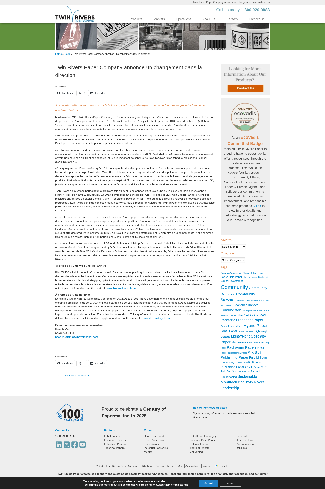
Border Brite (263, 277)
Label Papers (112, 436)
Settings (230, 483)
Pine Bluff (254, 352)
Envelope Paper (249, 310)
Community (234, 287)
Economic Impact (245, 305)
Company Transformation (246, 300)
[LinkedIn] (58, 444)
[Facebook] (74, 444)
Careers (232, 19)
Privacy (159, 465)
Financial (241, 436)
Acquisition (235, 272)
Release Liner (241, 363)
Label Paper (229, 331)
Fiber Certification (247, 315)
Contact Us (257, 19)
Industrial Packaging (156, 447)
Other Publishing (246, 439)
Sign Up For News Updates (209, 407)
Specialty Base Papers (203, 439)
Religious (241, 447)
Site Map (147, 465)
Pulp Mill (255, 357)
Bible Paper (235, 276)
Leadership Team (246, 331)
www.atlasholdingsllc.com (157, 318)
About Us (208, 19)
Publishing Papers (115, 443)
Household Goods (154, 436)
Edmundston (231, 310)
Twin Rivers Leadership (76, 375)
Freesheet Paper (249, 320)
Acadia (225, 272)
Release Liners (199, 443)
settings (183, 485)
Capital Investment (232, 280)
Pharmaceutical (245, 443)
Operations (183, 19)
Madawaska (239, 342)
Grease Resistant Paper (232, 326)
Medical (148, 451)
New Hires (253, 342)
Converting (196, 451)
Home (58, 53)
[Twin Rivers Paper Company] (75, 20)
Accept (208, 483)
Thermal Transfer (200, 447)
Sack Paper (253, 367)
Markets (159, 19)
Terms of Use (175, 465)
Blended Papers (250, 277)
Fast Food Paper (228, 315)
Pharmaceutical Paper (237, 353)
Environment (263, 310)
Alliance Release (250, 273)
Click (257, 206)
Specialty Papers (242, 371)
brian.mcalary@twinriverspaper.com (76, 336)
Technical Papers (114, 447)
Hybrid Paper (255, 325)
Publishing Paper (234, 357)
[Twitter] (66, 444)
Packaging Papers (242, 347)
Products (136, 19)
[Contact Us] (245, 79)
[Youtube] (82, 444)
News (68, 53)
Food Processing (154, 439)
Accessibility (192, 465)
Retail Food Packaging (203, 436)
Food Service (152, 443)
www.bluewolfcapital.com (122, 288)
